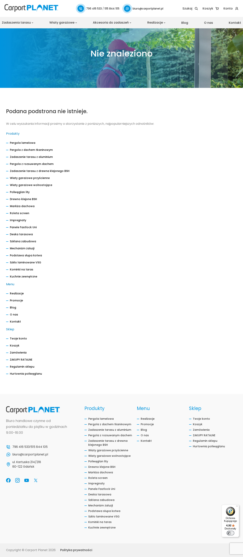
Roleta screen (19, 213)
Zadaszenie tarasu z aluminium (31, 157)
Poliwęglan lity (20, 192)
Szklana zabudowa (23, 241)
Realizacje (155, 22)
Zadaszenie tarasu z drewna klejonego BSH (39, 171)
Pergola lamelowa (22, 143)
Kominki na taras (21, 269)
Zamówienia (18, 352)
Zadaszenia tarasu (16, 22)
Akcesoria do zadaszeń (111, 22)
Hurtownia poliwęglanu (26, 374)
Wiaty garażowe (61, 22)
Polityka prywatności (76, 550)
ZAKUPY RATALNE (21, 360)
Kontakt (235, 23)
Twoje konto (18, 338)
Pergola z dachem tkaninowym (31, 150)
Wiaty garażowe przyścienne (30, 178)
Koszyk (14, 345)
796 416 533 (94, 8)
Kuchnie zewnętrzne (23, 276)
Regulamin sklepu (22, 367)
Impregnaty (18, 220)
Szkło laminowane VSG (25, 262)
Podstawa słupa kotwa (26, 255)
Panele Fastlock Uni (23, 227)
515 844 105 (112, 8)
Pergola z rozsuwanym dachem (32, 164)
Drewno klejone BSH (23, 199)
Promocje (16, 300)
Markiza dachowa (22, 206)
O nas (208, 23)
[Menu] (237, 507)
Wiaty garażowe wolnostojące (31, 185)
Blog (184, 23)
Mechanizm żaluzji (22, 248)
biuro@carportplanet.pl (148, 8)
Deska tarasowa (21, 234)
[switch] (230, 533)
